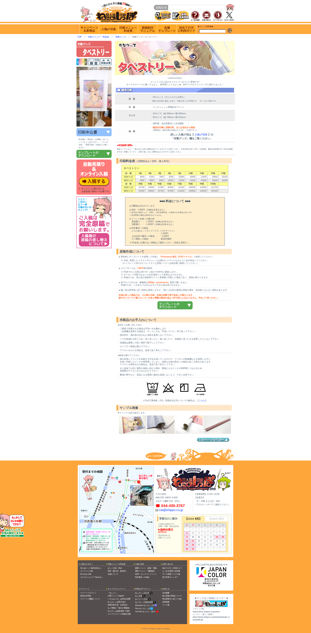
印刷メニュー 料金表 (128, 29)
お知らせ (165, 589)
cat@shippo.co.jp (171, 510)
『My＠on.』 (92, 577)
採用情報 (165, 602)
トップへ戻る (158, 455)
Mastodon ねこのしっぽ (144, 605)
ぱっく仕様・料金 (115, 568)
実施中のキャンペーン (89, 29)
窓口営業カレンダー (170, 577)
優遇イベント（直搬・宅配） (146, 568)
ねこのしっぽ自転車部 (144, 602)
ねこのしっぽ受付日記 (117, 602)
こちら (202, 400)
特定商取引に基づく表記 (172, 599)
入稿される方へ (86, 564)
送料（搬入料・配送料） (117, 571)
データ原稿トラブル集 (171, 574)
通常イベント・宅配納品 (145, 571)
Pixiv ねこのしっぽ (142, 608)
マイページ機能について (90, 599)
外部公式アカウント (143, 589)
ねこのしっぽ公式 (142, 593)
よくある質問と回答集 (171, 571)
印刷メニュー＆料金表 (117, 564)
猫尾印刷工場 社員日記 (117, 605)
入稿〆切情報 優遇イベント (108, 29)
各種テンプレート (167, 29)
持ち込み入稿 (85, 574)
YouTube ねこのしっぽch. (145, 611)
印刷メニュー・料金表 (98, 37)
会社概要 (165, 593)
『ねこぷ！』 (113, 593)
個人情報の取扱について (172, 596)
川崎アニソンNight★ (116, 596)
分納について (113, 574)
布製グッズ (120, 37)
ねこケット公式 (141, 599)
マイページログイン (88, 593)
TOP (79, 37)
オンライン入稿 (86, 571)
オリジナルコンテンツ (117, 589)
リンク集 (165, 605)
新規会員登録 (85, 596)
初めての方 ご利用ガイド (186, 29)
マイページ (84, 589)
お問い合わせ (167, 564)
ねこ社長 (138, 596)
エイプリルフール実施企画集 (119, 614)
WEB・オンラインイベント (146, 574)
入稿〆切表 (201, 134)
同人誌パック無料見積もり (91, 568)
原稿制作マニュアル (147, 29)
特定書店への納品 (142, 577)
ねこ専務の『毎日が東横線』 (119, 608)
